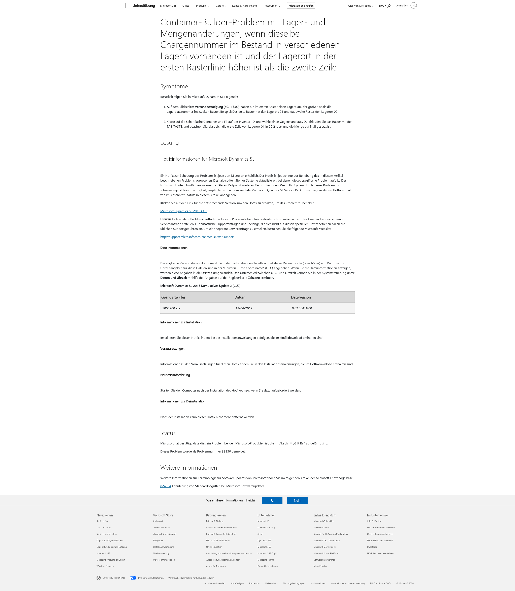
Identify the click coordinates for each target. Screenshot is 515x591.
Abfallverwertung (161, 553)
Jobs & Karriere (374, 521)
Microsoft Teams (266, 559)
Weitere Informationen (164, 559)
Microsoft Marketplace (325, 546)
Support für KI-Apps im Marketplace (331, 533)
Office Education (214, 546)
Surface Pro (102, 521)
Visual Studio (320, 566)
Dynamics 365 (264, 540)
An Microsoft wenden (214, 583)
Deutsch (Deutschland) (114, 577)
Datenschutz (271, 583)
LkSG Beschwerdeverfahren (380, 553)
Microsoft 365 (168, 5)
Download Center (161, 527)
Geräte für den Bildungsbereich (221, 527)
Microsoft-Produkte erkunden (111, 559)
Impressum (254, 583)
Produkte (201, 5)
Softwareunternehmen (324, 559)
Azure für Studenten (216, 566)
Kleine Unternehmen (268, 566)
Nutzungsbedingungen (294, 583)
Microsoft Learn (321, 527)
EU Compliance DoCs (380, 583)
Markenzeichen (317, 583)
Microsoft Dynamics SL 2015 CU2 (183, 211)
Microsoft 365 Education (218, 540)
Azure (260, 533)
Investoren (372, 546)
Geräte (220, 5)
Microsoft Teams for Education (221, 533)
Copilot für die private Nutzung (112, 546)
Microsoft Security (266, 527)
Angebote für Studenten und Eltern (223, 559)
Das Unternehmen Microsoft (381, 527)
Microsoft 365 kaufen (301, 5)
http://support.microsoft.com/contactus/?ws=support (197, 237)
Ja (272, 500)
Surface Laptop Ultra (107, 533)
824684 (165, 486)
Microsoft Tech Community (327, 540)
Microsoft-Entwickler (324, 521)
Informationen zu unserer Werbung (348, 583)
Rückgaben (158, 540)
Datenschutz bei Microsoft (380, 540)
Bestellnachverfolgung (163, 546)
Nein (297, 500)
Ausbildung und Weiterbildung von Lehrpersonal (229, 553)
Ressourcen (270, 5)
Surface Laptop (104, 527)
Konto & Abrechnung (244, 5)
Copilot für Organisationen (110, 540)
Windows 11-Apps (105, 566)
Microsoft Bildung (214, 521)
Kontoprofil (158, 521)
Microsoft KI (263, 521)
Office (185, 5)
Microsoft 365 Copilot (268, 553)
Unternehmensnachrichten (380, 533)
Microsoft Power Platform (326, 553)
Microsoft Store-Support (164, 533)
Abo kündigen (237, 583)
